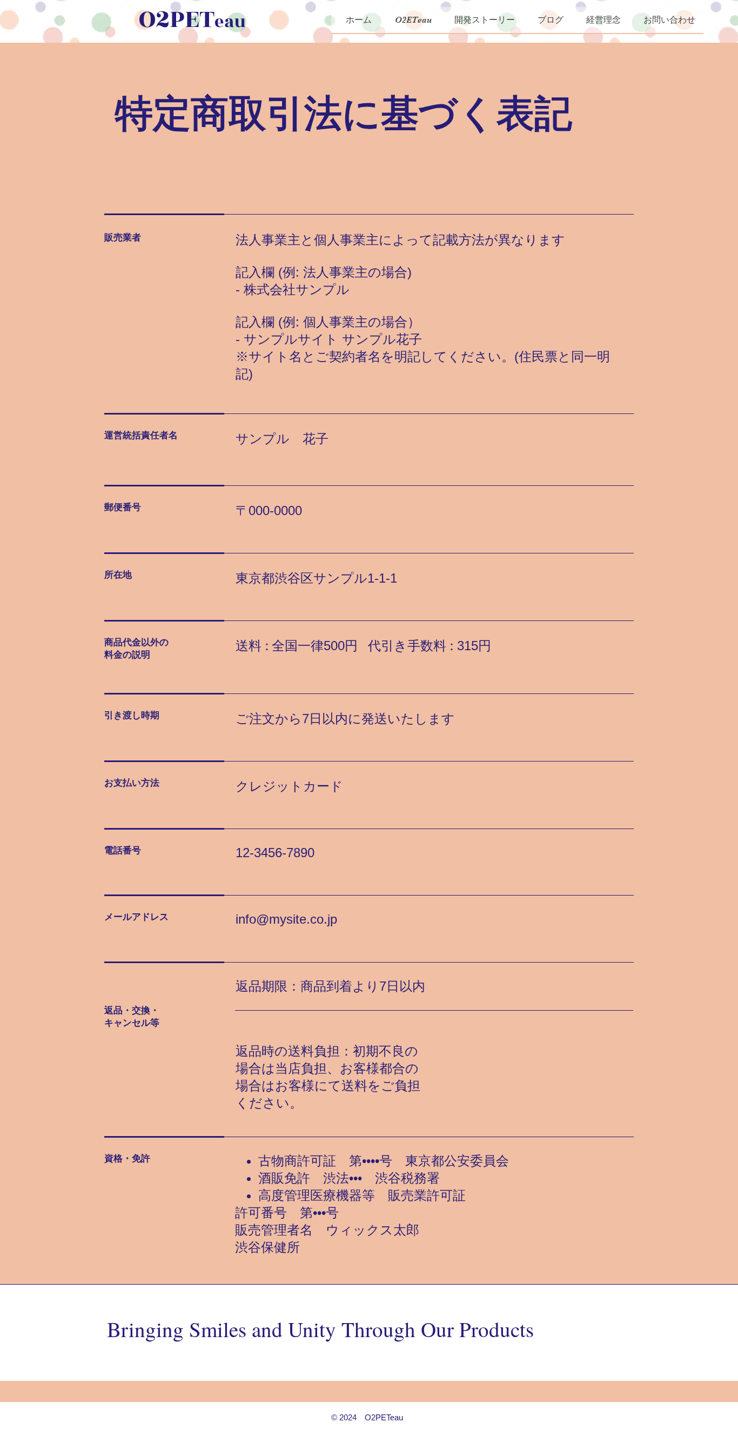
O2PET (176, 19)
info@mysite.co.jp (286, 919)
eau (230, 22)
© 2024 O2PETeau (367, 1417)
